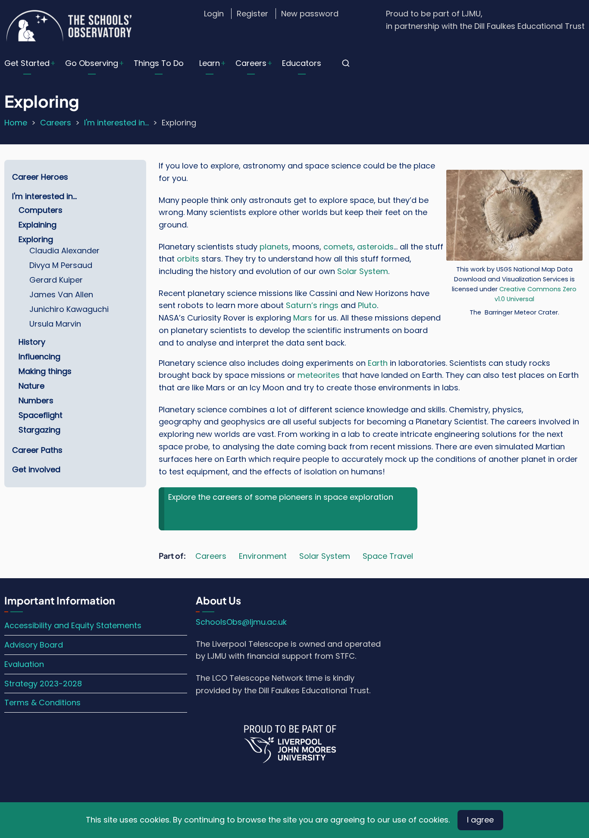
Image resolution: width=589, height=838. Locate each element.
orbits (189, 258)
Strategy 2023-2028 (43, 683)
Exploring (36, 239)
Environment (263, 556)
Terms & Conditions (42, 702)
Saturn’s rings (312, 305)
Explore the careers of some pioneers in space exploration (280, 497)
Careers (250, 63)
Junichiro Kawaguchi (69, 309)
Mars (302, 317)
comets (338, 246)
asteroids (375, 246)
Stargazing (39, 429)
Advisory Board (33, 644)
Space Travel (388, 556)
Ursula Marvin (55, 323)
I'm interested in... (116, 122)
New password (309, 13)
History (32, 341)
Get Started (27, 63)
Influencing (39, 356)
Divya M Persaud (60, 265)
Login (214, 13)
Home (15, 122)
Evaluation (24, 664)
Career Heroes (40, 176)
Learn (209, 63)
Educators (301, 63)
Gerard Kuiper (56, 279)
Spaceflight (41, 415)
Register (252, 13)
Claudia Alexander (64, 250)
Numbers (36, 400)
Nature (31, 385)
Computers (41, 210)
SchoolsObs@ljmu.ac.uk (241, 622)
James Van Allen (61, 294)
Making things (45, 371)
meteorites (319, 375)
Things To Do (159, 63)
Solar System (362, 271)
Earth (379, 363)
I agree (480, 819)
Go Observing (91, 63)
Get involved (36, 469)
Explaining (37, 224)
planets (274, 246)
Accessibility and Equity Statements (72, 625)
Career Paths (37, 450)
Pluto (367, 305)
